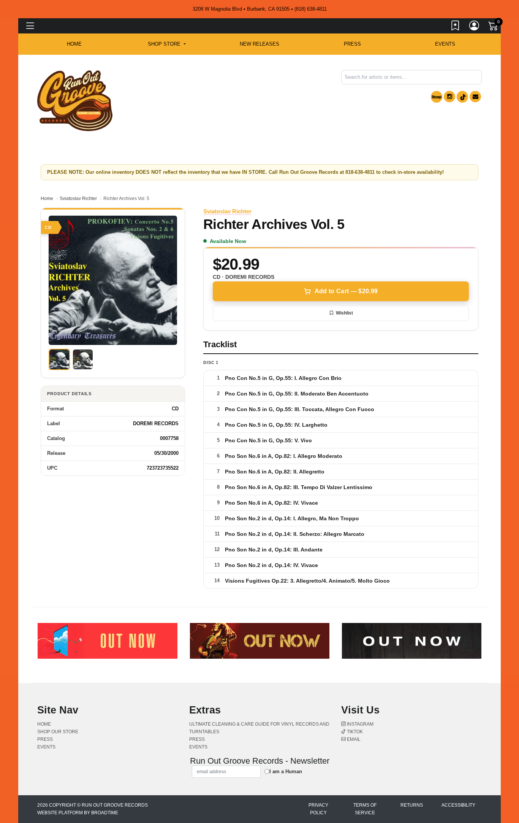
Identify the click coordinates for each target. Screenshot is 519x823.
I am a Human (285, 771)
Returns (411, 805)
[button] (166, 44)
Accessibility (458, 805)
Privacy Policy (318, 808)
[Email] (475, 96)
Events (445, 44)
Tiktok (354, 731)
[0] (493, 27)
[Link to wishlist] (455, 27)
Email (353, 739)
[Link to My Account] (474, 27)
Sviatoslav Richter (78, 198)
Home (47, 198)
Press (352, 44)
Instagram (359, 724)
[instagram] (449, 96)
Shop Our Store (57, 731)
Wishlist (344, 313)
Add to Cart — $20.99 (346, 291)
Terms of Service (365, 808)
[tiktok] (462, 96)
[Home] (74, 100)
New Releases (259, 44)
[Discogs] (436, 96)
